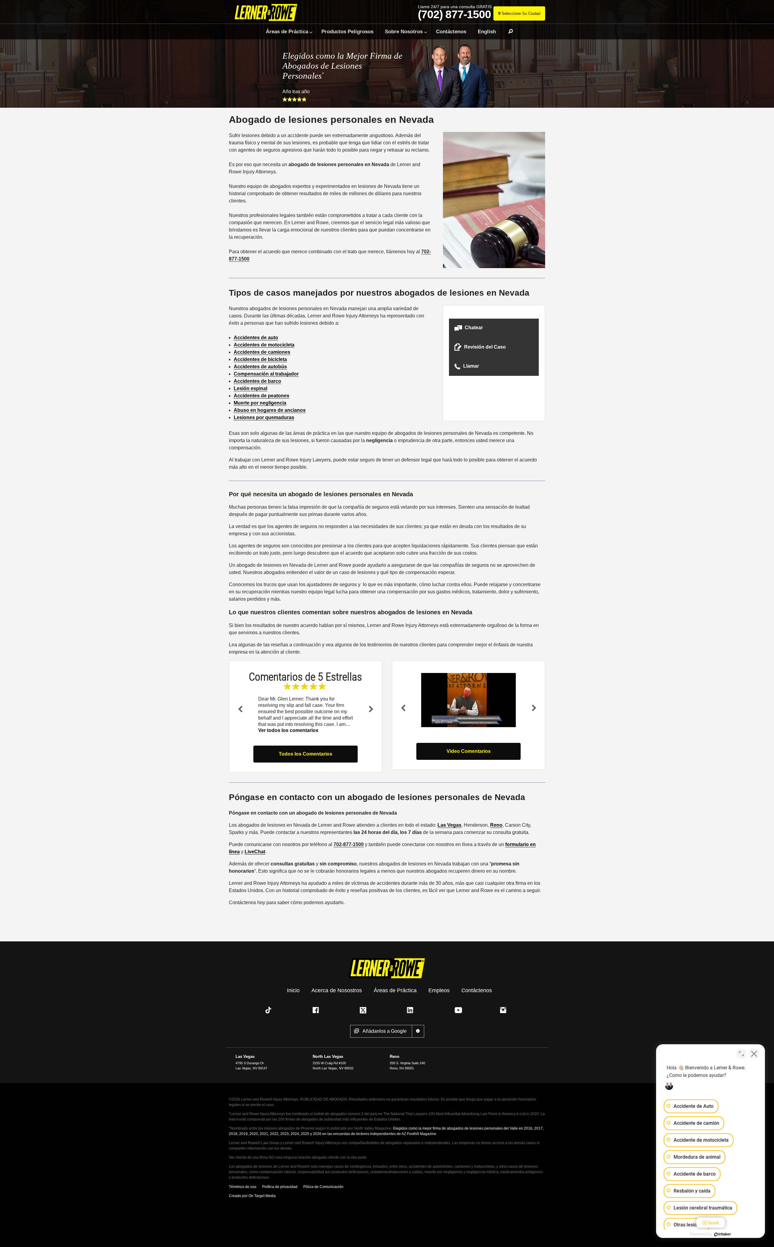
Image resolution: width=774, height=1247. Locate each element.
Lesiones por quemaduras (264, 417)
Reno (496, 825)
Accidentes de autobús (260, 366)
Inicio (293, 990)
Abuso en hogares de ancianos (270, 410)
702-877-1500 (348, 844)
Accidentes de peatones (261, 395)
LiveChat (255, 851)
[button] (494, 328)
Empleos (439, 990)
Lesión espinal (250, 388)
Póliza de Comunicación (323, 1187)
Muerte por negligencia (260, 402)
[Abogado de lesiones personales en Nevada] (468, 700)
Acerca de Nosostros (336, 990)
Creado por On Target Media (252, 1196)
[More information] (418, 1031)
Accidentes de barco (257, 381)
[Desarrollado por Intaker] (723, 1234)
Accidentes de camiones (262, 352)
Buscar (508, 31)
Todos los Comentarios (305, 753)
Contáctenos (451, 31)
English (487, 31)
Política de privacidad (280, 1187)
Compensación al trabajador (266, 373)
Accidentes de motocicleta (264, 344)
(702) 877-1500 (454, 14)
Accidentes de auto (256, 337)
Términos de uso (242, 1187)
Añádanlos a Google (385, 1031)
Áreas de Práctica (287, 31)
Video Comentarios (469, 751)
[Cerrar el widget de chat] (754, 1053)
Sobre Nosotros (404, 31)
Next (371, 709)
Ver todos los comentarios (288, 730)
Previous (240, 709)
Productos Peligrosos (347, 31)
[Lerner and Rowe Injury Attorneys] (267, 13)
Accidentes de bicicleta (260, 359)
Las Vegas (449, 825)
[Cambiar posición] (741, 1053)
